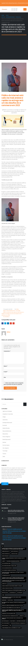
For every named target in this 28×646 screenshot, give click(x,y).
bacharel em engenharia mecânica (13, 561)
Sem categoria (6, 448)
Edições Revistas (6, 428)
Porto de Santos (6, 445)
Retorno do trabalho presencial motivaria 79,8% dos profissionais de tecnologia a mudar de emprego (14, 530)
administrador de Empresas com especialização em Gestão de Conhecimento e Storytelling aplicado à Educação (13, 549)
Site (5, 377)
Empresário (4, 600)
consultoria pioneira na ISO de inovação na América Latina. (13, 590)
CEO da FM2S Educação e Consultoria (9, 565)
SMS (10, 625)
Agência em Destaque (7, 411)
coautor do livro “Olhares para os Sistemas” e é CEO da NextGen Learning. (13, 573)
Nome (5, 366)
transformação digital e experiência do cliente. (11, 627)
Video (4, 456)
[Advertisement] (14, 46)
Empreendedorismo (10, 310)
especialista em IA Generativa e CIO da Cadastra (11, 607)
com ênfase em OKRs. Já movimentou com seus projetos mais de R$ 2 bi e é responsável (13, 581)
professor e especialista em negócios (18, 623)
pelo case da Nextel (6, 623)
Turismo (4, 453)
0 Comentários (6, 316)
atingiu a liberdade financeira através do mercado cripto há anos (13, 558)
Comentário (7, 351)
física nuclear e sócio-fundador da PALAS (10, 615)
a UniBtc (3, 561)
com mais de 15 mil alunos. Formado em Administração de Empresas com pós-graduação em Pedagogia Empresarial (13, 578)
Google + (11, 323)
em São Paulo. (10, 600)
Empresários (5, 434)
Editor (17, 309)
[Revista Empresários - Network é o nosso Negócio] (4, 9)
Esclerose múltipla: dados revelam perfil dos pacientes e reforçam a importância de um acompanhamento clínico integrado (16, 519)
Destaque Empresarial (7, 422)
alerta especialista (15, 551)
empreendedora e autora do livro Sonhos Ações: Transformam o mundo (11, 597)
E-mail (14, 323)
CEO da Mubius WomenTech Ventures (9, 570)
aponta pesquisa (5, 555)
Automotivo (5, 419)
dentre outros (5, 592)
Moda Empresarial (6, 439)
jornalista (22, 615)
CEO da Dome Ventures (6, 563)
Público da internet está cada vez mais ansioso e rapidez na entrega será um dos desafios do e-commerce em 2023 (12, 314)
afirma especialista (5, 551)
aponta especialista (6, 553)
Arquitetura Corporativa (8, 414)
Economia (5, 425)
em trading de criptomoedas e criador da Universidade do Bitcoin (13, 603)
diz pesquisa (19, 592)
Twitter (5, 323)
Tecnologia (18, 310)
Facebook (2, 323)
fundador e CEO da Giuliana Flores (8, 613)
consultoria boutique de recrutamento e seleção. (12, 585)
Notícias (4, 442)
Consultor (4, 583)
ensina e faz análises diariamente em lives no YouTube (12, 605)
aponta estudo (14, 553)
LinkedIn (8, 323)
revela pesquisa (5, 625)
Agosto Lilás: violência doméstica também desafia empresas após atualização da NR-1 (16, 511)
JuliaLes (4, 536)
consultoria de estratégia (7, 588)
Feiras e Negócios (6, 436)
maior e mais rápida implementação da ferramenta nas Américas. (12, 618)
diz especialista (13, 592)
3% (2, 546)
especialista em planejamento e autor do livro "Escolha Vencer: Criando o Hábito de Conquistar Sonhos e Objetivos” (13, 610)
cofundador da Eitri (6, 575)
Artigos (4, 310)
